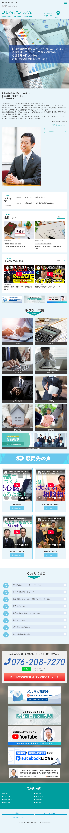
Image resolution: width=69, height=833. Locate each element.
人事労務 (39, 799)
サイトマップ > (18, 817)
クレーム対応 (7, 796)
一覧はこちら (8, 205)
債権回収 (39, 793)
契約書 (5, 793)
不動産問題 (7, 802)
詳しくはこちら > (17, 508)
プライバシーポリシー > (51, 813)
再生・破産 (39, 796)
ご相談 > (18, 813)
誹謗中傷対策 (7, 799)
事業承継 (39, 802)
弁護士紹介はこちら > (59, 125)
